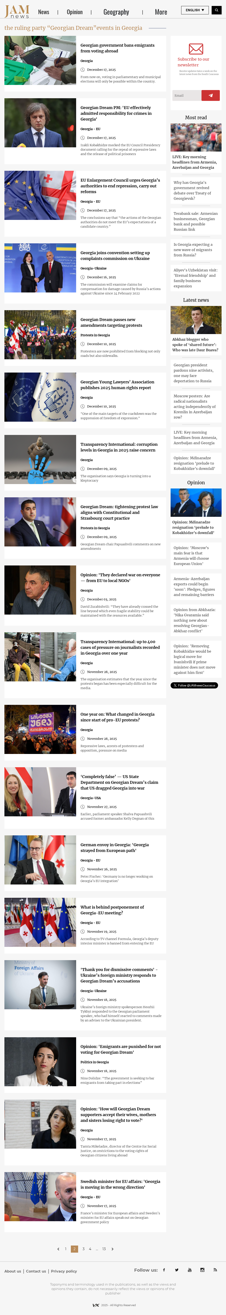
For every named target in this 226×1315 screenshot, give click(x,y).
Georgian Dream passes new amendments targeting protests (111, 322)
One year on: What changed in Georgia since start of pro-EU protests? (117, 717)
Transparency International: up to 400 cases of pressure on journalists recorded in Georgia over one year (120, 647)
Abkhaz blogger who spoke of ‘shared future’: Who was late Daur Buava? (195, 344)
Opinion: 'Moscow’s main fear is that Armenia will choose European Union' (191, 556)
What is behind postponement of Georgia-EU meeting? (112, 910)
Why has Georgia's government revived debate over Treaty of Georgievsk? (192, 190)
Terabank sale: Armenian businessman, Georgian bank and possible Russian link (196, 221)
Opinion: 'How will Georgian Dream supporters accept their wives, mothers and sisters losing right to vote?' (118, 1114)
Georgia (87, 61)
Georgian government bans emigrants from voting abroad (117, 48)
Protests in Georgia (95, 335)
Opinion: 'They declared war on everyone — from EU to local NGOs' (120, 577)
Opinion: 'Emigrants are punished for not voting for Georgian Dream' (121, 1049)
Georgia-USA (91, 798)
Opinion (75, 11)
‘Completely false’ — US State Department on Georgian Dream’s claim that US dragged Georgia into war (119, 782)
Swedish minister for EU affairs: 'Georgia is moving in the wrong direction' (120, 1184)
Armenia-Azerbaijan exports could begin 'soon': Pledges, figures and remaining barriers (194, 587)
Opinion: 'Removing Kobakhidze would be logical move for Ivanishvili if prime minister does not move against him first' (194, 659)
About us (12, 1271)
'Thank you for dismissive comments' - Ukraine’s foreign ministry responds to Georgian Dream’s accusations (119, 975)
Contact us (36, 1271)
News (43, 11)
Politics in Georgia (95, 1062)
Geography (116, 12)
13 (104, 1249)
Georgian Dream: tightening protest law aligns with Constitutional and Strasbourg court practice (119, 512)
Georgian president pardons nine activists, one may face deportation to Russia (193, 373)
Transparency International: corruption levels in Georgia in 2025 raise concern (119, 447)
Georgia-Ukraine (94, 268)
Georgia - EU (90, 129)
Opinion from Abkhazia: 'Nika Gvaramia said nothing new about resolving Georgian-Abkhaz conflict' (195, 620)
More (161, 12)
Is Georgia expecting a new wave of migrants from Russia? (193, 249)
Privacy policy (64, 1271)
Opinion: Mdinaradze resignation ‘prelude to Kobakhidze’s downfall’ (194, 463)
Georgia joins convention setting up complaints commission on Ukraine (115, 255)
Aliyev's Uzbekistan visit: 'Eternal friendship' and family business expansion (196, 278)
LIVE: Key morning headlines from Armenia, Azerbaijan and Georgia (194, 162)
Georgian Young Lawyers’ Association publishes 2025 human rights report (117, 384)
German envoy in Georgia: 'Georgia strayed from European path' (115, 847)
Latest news (196, 300)
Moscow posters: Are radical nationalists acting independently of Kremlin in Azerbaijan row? (195, 406)
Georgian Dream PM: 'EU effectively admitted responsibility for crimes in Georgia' (116, 113)
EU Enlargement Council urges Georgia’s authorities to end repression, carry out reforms (120, 186)
